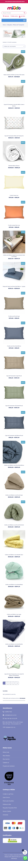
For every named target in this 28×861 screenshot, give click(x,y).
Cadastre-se (6, 762)
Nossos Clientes (7, 811)
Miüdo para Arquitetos (8, 801)
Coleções (9, 24)
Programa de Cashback (9, 766)
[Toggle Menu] (24, 20)
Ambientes (5, 814)
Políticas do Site (7, 804)
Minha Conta (6, 752)
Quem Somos (6, 797)
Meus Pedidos (6, 755)
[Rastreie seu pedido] (3, 16)
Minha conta (14, 16)
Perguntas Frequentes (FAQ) (10, 807)
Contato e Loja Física (8, 794)
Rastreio (7, 16)
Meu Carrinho (6, 759)
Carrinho (23, 16)
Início (4, 24)
